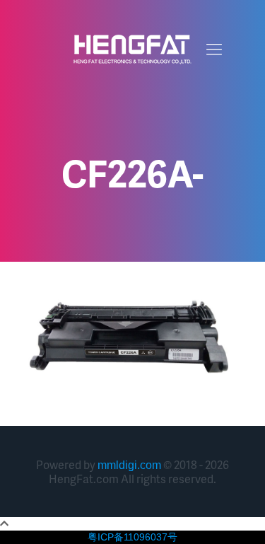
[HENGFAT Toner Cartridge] (132, 49)
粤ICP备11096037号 (132, 537)
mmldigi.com (129, 465)
